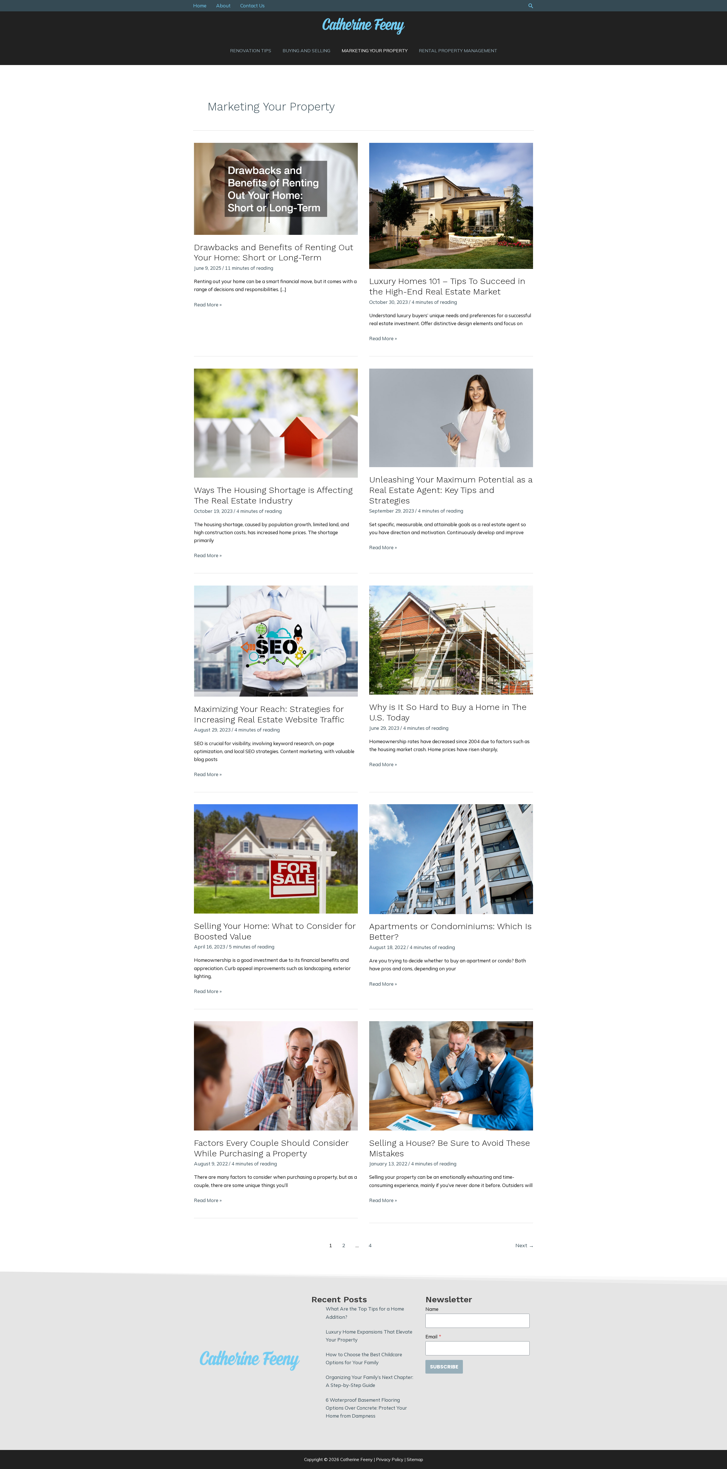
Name (431, 1309)
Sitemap (415, 1459)
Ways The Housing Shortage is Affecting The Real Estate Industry (273, 495)
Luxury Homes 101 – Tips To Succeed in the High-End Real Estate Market (447, 286)
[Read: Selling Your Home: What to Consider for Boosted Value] (276, 858)
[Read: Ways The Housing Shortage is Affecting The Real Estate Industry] (276, 422)
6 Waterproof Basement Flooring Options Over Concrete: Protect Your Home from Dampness (366, 1408)
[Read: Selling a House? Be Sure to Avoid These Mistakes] (451, 1075)
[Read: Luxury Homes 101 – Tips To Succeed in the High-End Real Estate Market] (451, 205)
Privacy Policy (389, 1459)
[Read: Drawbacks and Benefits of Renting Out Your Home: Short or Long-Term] (276, 188)
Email (433, 1337)
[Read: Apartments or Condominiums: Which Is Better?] (451, 859)
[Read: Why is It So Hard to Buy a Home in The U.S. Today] (451, 639)
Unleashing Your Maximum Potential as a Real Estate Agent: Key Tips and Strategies (450, 490)
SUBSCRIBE (444, 1366)
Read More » (208, 305)
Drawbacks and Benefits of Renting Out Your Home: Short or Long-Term (273, 252)
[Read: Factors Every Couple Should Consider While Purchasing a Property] (276, 1075)
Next (524, 1245)
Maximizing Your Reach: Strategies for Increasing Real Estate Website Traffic (269, 714)
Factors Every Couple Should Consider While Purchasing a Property (271, 1148)
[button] (531, 6)
